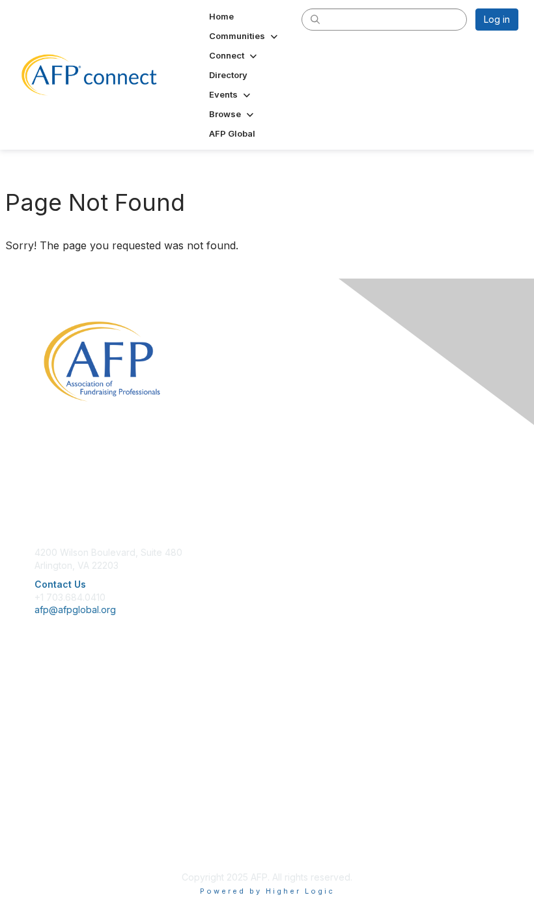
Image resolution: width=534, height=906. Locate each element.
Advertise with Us (72, 845)
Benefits (52, 708)
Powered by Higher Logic (267, 891)
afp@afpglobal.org (75, 609)
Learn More (59, 720)
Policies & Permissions (82, 819)
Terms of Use (63, 832)
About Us (54, 806)
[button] (244, 36)
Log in (497, 19)
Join (44, 695)
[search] (315, 18)
